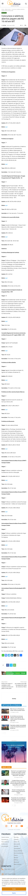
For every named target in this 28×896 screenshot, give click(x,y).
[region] (14, 885)
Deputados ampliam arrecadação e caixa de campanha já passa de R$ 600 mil (18, 727)
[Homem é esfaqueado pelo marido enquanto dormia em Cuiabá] (5, 792)
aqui (6, 127)
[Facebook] (7, 665)
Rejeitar (14, 893)
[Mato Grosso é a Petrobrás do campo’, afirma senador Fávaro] (5, 711)
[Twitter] (11, 665)
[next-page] (5, 733)
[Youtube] (22, 826)
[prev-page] (2, 733)
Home (2, 9)
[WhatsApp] (14, 665)
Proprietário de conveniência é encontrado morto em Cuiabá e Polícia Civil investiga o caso (18, 799)
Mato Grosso (8, 9)
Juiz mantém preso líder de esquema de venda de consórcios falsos (21, 685)
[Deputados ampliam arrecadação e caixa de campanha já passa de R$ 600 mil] (5, 727)
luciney (4, 25)
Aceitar (14, 889)
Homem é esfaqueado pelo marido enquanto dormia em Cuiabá (18, 791)
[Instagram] (6, 826)
